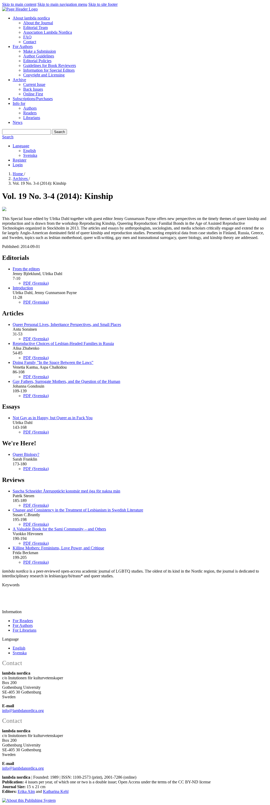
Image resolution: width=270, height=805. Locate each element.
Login (18, 165)
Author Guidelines (38, 56)
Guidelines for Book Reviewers (49, 65)
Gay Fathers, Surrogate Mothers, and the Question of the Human (66, 381)
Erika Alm (26, 791)
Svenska (30, 155)
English (29, 150)
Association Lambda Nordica (47, 32)
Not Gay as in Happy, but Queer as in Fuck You (53, 418)
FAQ (27, 37)
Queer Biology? (26, 454)
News (17, 122)
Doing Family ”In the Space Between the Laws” (53, 362)
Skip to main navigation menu (62, 4)
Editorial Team (35, 27)
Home (18, 174)
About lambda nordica (31, 18)
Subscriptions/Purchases (33, 98)
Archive (19, 79)
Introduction (23, 288)
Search (59, 132)
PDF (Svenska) (36, 283)
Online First (33, 94)
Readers (30, 113)
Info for (19, 103)
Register (19, 160)
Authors (30, 108)
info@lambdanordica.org (23, 710)
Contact (29, 42)
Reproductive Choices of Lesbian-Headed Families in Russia (63, 343)
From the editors (26, 269)
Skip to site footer (103, 4)
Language (21, 146)
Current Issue (34, 84)
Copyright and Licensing (44, 75)
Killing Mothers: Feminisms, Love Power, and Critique (58, 548)
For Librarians (24, 630)
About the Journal (38, 23)
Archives (21, 178)
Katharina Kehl (56, 791)
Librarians (31, 117)
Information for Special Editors (49, 70)
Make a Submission (39, 51)
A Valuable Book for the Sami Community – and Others (59, 529)
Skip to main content (19, 4)
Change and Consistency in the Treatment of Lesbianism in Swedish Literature (78, 510)
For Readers (23, 620)
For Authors (23, 46)
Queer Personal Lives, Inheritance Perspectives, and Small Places (67, 324)
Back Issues (33, 89)
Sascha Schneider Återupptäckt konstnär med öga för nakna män (66, 491)
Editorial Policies (37, 60)
